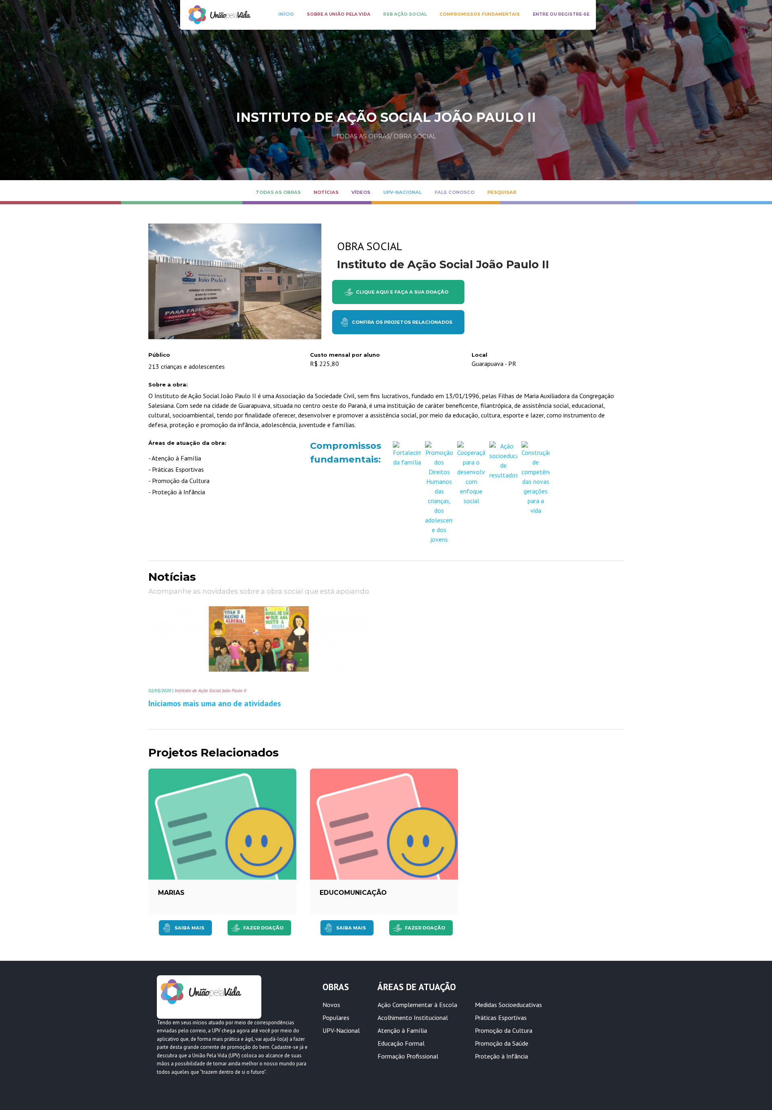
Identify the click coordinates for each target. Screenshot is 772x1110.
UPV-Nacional (341, 1030)
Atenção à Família (402, 1030)
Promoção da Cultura (503, 1030)
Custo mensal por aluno (345, 355)
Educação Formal (401, 1043)
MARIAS (171, 892)
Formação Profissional (408, 1056)
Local (479, 355)
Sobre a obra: (168, 385)
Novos (331, 1005)
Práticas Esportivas (501, 1017)
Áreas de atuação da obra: (187, 443)
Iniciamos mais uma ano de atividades (214, 703)
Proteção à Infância (501, 1056)
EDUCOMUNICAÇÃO (353, 892)
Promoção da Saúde (501, 1043)
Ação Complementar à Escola (417, 1005)
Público (159, 355)
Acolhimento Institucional (413, 1017)
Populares (335, 1017)
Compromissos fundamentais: (343, 452)
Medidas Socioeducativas (508, 1005)
